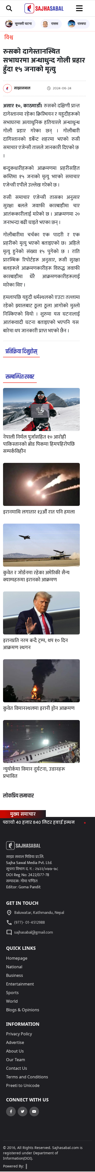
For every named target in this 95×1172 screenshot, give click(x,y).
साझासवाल (22, 88)
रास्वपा (82, 23)
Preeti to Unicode (23, 1085)
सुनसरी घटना (23, 23)
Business (14, 975)
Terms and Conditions (27, 1077)
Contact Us (16, 1068)
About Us (15, 1051)
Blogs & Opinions (22, 1010)
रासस (54, 23)
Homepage (16, 958)
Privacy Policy (19, 1034)
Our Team (15, 1059)
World (12, 1001)
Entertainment (20, 984)
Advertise (15, 1042)
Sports (12, 992)
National (14, 967)
